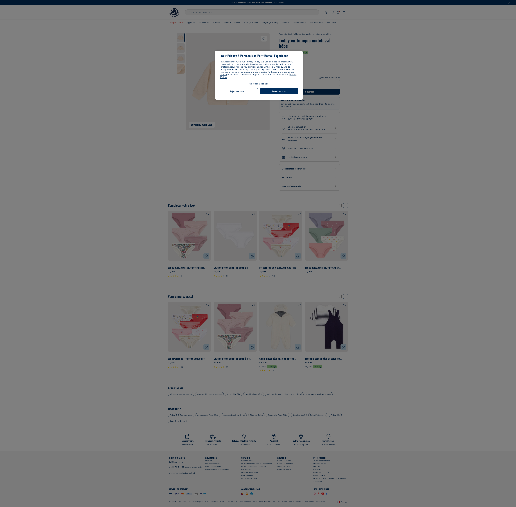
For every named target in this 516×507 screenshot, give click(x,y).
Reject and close (237, 91)
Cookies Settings (258, 83)
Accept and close (279, 91)
